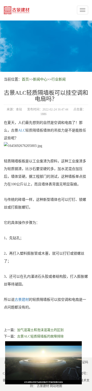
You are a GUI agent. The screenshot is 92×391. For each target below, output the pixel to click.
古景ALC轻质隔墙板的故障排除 (40, 336)
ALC (21, 130)
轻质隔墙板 (34, 130)
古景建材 (22, 300)
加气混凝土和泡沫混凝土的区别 (40, 330)
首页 (25, 79)
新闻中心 (40, 79)
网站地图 (56, 386)
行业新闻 (58, 79)
